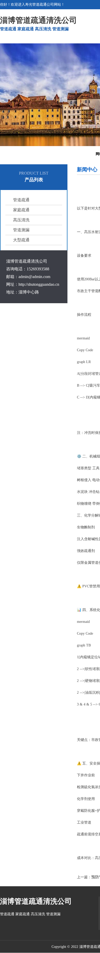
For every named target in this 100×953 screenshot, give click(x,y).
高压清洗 (21, 220)
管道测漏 (21, 230)
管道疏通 (21, 200)
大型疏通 (21, 240)
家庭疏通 (21, 210)
